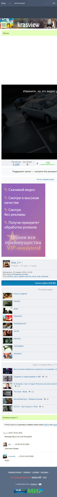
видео (16, 265)
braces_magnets (20, 294)
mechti (16, 331)
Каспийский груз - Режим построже (28, 399)
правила (26, 472)
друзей (33, 265)
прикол (22, 276)
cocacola (11, 456)
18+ (54, 3)
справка (35, 472)
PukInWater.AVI (20, 324)
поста (26, 265)
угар (38, 276)
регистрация (19, 3)
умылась (17, 339)
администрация (14, 472)
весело (28, 276)
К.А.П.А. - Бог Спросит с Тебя (26, 407)
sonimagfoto (19, 346)
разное (10, 276)
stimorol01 (18, 316)
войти (46, 425)
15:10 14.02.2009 (26, 456)
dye (9, 444)
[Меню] (4, 25)
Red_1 (14, 262)
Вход (3, 3)
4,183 (16, 164)
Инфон (34, 484)
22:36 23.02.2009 (22, 444)
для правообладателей (20, 477)
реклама (44, 276)
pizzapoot (17, 354)
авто (16, 276)
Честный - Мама (20, 392)
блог (45, 477)
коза (34, 276)
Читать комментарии (45, 179)
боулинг (17, 301)
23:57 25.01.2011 (15, 433)
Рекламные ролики (20, 274)
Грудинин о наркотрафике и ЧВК (27, 377)
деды (16, 309)
